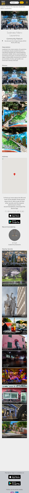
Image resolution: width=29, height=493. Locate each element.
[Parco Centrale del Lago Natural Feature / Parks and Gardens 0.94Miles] (14, 277)
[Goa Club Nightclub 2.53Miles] (14, 359)
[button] (14, 174)
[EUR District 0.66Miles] (14, 258)
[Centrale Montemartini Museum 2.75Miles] (14, 412)
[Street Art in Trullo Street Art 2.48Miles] (14, 342)
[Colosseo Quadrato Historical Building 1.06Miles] (14, 302)
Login (21, 2)
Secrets (16, 7)
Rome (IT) (9, 7)
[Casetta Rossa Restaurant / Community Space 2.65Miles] (14, 394)
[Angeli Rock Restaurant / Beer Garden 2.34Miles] (14, 326)
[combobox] (14, 2)
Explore (3, 7)
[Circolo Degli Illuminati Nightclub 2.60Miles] (14, 376)
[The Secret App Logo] (3, 3)
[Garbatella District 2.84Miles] (14, 429)
